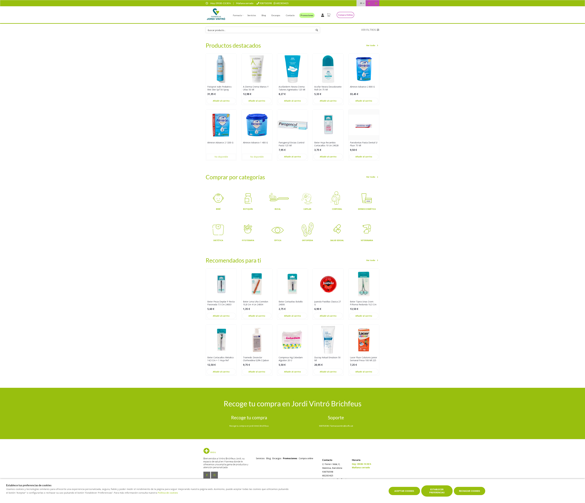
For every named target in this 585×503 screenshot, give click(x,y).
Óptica (277, 240)
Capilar (307, 209)
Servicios (251, 15)
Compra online (345, 15)
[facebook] (369, 3)
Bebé (218, 209)
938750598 (327, 471)
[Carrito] (329, 15)
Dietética (218, 240)
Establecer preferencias (437, 491)
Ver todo (370, 45)
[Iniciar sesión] (323, 15)
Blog (264, 15)
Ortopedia (307, 240)
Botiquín (248, 209)
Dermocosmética (367, 209)
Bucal (278, 209)
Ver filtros (368, 30)
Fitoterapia (248, 240)
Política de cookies (168, 492)
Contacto (290, 15)
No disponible (221, 156)
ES (361, 3)
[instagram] (375, 3)
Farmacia (237, 15)
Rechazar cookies (469, 490)
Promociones (307, 15)
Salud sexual (337, 240)
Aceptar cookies (404, 490)
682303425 (327, 475)
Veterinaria (367, 240)
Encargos (275, 15)
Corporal (337, 209)
